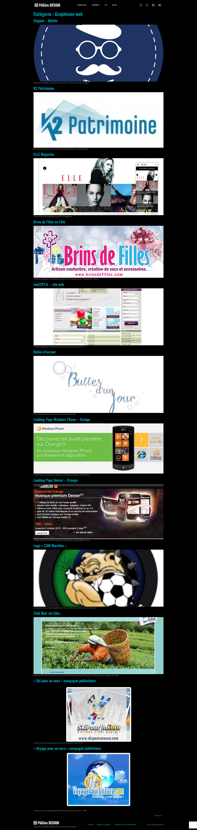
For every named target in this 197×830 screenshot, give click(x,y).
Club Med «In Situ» (47, 613)
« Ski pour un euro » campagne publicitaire (65, 680)
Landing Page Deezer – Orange (56, 480)
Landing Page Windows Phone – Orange (62, 419)
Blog (114, 5)
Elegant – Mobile (46, 20)
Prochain (158, 816)
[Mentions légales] (121, 4)
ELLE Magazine (44, 154)
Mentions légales (104, 825)
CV (106, 5)
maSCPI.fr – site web (49, 284)
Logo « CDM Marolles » (50, 545)
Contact (96, 5)
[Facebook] (153, 5)
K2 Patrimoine (44, 88)
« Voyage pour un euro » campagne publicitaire (67, 748)
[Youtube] (159, 5)
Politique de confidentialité (125, 825)
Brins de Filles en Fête (49, 221)
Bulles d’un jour (45, 351)
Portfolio (82, 5)
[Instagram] (141, 5)
